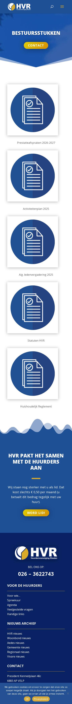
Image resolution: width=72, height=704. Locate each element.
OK (27, 699)
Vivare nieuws (16, 656)
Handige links (15, 614)
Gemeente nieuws (18, 647)
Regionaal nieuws (18, 652)
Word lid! (36, 513)
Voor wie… (13, 596)
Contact (36, 45)
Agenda (12, 605)
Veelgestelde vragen (20, 609)
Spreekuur (14, 600)
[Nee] (67, 693)
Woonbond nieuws (19, 638)
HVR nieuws (14, 633)
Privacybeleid (41, 699)
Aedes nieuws (15, 643)
